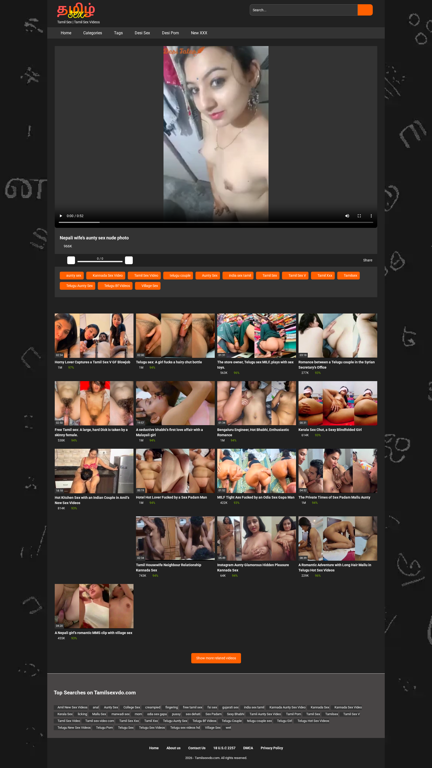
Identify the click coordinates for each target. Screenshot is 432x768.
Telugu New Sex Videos (74, 727)
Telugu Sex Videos (152, 727)
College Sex (132, 707)
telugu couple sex (259, 721)
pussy (176, 714)
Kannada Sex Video (107, 275)
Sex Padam (214, 714)
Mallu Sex (99, 714)
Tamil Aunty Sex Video (265, 714)
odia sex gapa (157, 714)
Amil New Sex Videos (73, 707)
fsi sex (212, 707)
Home (66, 33)
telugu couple (179, 275)
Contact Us (197, 748)
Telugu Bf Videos (117, 286)
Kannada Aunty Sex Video (288, 707)
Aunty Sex (209, 275)
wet (228, 727)
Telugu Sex (126, 727)
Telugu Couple (232, 721)
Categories (92, 33)
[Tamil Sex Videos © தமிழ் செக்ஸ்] (75, 10)
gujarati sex (230, 707)
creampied (152, 707)
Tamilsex (350, 275)
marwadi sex (121, 714)
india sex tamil (239, 275)
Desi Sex (142, 33)
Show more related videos (216, 658)
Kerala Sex (65, 714)
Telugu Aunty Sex (79, 286)
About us (173, 748)
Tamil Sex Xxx (129, 721)
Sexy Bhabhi (235, 714)
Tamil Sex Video (146, 275)
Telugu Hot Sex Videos (313, 721)
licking (82, 714)
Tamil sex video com (99, 721)
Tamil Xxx (324, 275)
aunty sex (73, 275)
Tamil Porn (293, 714)
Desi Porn (170, 33)
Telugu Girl (284, 721)
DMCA (248, 748)
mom (138, 714)
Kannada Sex (320, 707)
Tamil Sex (269, 275)
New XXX (199, 33)
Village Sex (149, 286)
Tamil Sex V (297, 275)
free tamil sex (192, 707)
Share (367, 260)
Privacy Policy (272, 748)
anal (96, 707)
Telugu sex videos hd (185, 727)
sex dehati (193, 714)
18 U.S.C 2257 (224, 748)
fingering (172, 707)
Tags (118, 33)
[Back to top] (415, 753)
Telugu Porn (104, 727)
